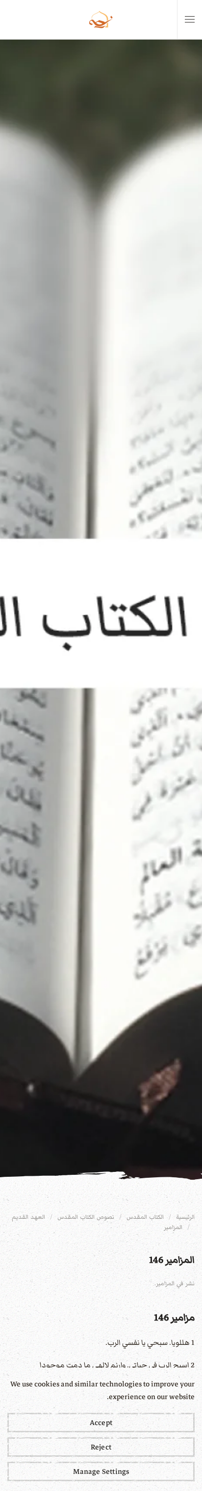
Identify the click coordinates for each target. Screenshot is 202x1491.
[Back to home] (101, 19)
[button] (190, 19)
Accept (101, 1422)
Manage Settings (101, 1471)
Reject (101, 1447)
